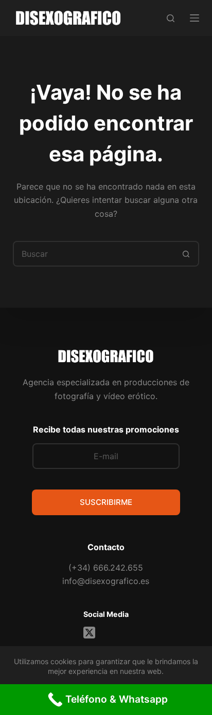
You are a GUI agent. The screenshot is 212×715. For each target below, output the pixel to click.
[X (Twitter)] (89, 632)
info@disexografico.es (105, 581)
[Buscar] (170, 18)
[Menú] (194, 18)
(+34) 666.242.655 (105, 567)
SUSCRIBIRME (106, 502)
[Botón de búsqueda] (186, 254)
